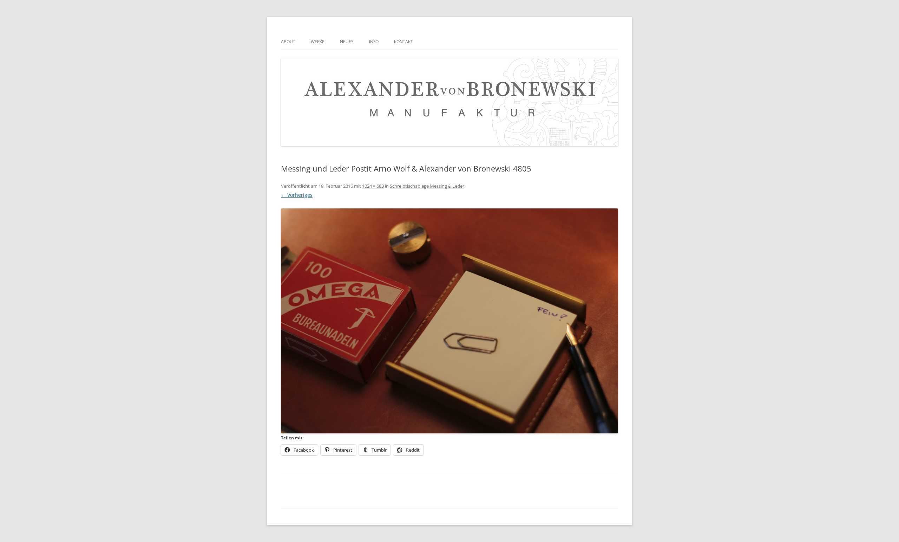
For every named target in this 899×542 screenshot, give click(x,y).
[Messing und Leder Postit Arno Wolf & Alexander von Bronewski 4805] (449, 320)
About (288, 42)
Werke (317, 42)
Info (374, 42)
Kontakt (403, 42)
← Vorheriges (297, 195)
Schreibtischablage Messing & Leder (427, 186)
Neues (347, 42)
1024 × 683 (373, 186)
